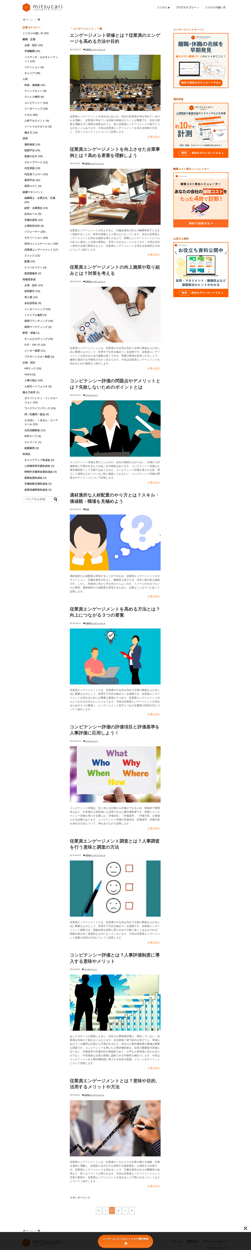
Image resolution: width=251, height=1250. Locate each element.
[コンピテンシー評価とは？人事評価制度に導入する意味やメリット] (115, 1002)
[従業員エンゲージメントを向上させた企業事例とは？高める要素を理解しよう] (115, 197)
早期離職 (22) (32, 51)
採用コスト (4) (32, 185)
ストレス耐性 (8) (34, 96)
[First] (98, 1210)
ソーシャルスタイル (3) (38, 126)
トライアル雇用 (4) (35, 315)
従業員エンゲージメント (95, 49)
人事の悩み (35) (33, 380)
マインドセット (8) (35, 90)
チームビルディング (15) (38, 338)
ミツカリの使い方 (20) (36, 33)
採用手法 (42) (32, 180)
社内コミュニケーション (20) (41, 243)
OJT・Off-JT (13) (35, 344)
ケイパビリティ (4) (35, 267)
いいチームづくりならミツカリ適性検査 (125, 1238)
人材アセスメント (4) (36, 120)
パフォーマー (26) (34, 231)
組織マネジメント (33, 192)
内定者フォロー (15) (36, 174)
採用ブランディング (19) (38, 320)
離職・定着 (29, 39)
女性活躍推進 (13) (34, 430)
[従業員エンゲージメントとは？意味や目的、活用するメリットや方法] (115, 1128)
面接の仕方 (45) (33, 156)
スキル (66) (31, 114)
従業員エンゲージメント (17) (41, 249)
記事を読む (154, 136)
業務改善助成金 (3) (35, 477)
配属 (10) (29, 261)
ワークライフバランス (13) (40, 408)
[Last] (132, 1210)
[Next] (125, 1210)
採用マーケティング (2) (38, 326)
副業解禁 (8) (31, 448)
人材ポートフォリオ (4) (38, 386)
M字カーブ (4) (32, 436)
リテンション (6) (34, 67)
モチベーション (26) (36, 237)
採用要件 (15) (32, 291)
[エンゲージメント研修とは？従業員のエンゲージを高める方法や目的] (115, 83)
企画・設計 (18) (33, 45)
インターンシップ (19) (37, 309)
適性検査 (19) (32, 144)
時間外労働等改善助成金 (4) (40, 471)
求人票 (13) (31, 297)
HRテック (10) (32, 368)
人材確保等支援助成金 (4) (39, 465)
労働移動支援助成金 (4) (38, 483)
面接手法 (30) (32, 150)
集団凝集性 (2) (32, 273)
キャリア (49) (32, 73)
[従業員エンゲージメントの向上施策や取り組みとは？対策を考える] (115, 315)
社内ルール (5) (32, 213)
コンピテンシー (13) (36, 102)
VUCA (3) (29, 374)
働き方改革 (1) (31, 392)
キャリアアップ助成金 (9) (39, 460)
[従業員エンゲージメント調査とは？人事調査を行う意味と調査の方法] (115, 888)
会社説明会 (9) (32, 303)
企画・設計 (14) (33, 285)
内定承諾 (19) (32, 168)
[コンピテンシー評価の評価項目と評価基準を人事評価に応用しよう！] (115, 774)
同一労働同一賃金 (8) (36, 414)
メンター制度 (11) (34, 350)
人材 (25, 78)
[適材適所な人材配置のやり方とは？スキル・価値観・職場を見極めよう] (115, 542)
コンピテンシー (91, 395)
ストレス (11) (32, 255)
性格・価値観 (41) (34, 85)
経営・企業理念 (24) (36, 207)
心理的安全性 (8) (34, 225)
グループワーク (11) (36, 162)
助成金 (26, 453)
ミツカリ (162, 7)
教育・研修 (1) (31, 332)
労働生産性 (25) (33, 219)
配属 (87, 509)
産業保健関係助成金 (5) (38, 489)
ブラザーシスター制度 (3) (39, 356)
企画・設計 (29, 362)
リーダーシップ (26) (36, 108)
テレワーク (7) (32, 442)
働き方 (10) (31, 132)
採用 (25, 138)
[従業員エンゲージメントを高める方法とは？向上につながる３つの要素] (115, 656)
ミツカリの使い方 (215, 7)
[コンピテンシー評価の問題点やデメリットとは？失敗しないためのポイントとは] (115, 428)
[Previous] (105, 1210)
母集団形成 (29, 279)
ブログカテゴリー (186, 7)
